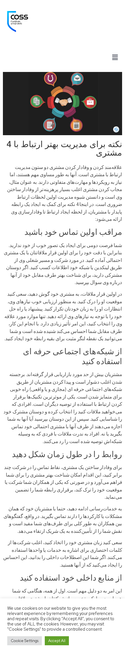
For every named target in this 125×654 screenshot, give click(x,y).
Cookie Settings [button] (24, 640)
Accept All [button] (56, 640)
